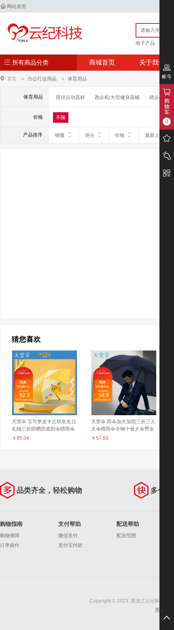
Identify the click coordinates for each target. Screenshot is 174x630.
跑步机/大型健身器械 (117, 97)
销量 (60, 135)
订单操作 (9, 545)
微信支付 (68, 535)
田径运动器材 (70, 97)
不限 (61, 117)
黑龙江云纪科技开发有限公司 (43, 33)
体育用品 (77, 79)
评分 (90, 135)
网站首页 (16, 6)
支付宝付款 (70, 545)
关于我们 (152, 62)
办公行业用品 (42, 79)
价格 (120, 135)
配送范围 (126, 535)
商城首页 (102, 62)
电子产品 (145, 43)
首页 (12, 78)
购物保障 (9, 535)
